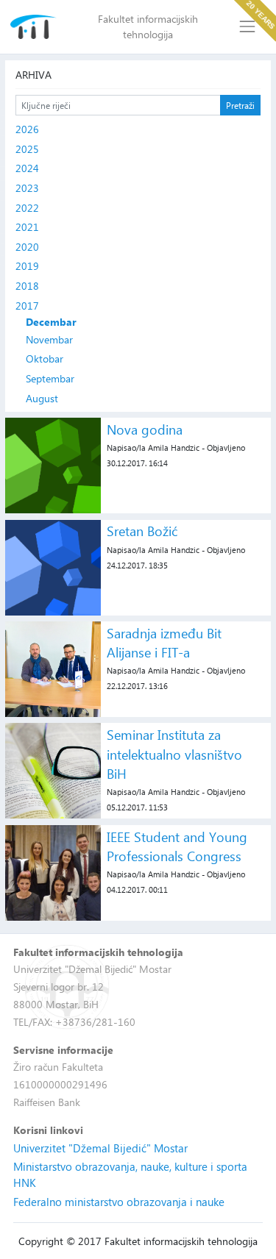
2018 (27, 286)
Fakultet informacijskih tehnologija (148, 26)
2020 (27, 247)
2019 (27, 266)
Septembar (50, 378)
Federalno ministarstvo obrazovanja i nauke (118, 1201)
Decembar (51, 322)
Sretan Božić (142, 530)
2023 (27, 188)
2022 (27, 208)
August (42, 398)
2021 (27, 227)
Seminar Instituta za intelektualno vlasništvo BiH (174, 754)
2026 (27, 129)
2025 (27, 149)
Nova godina (145, 429)
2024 (27, 168)
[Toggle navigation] (248, 27)
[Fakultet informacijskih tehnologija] (33, 26)
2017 (27, 306)
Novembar (49, 339)
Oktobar (44, 358)
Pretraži (240, 105)
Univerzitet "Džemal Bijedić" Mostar (100, 1148)
